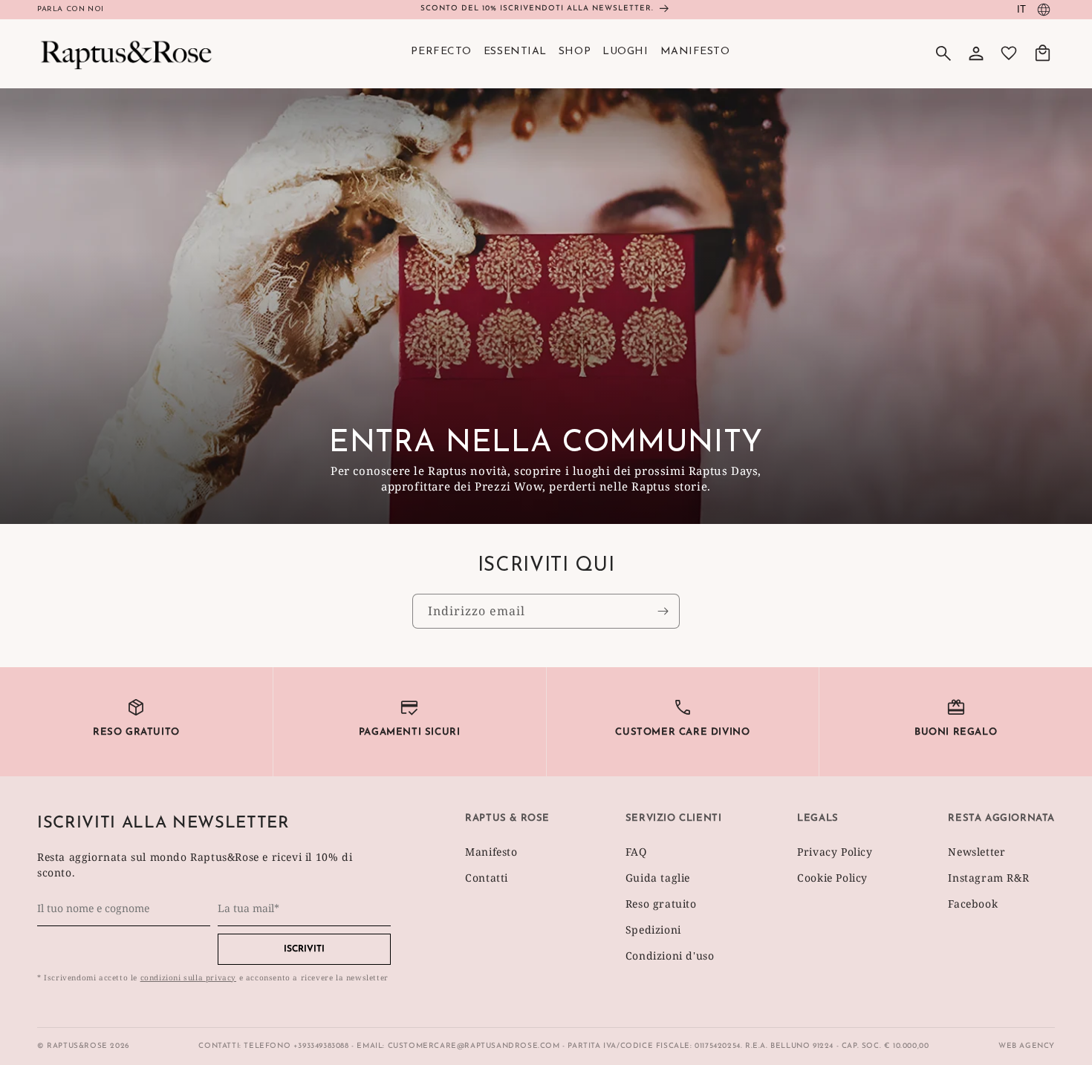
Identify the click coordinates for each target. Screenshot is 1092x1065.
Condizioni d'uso (670, 955)
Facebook (973, 904)
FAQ (636, 852)
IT (1021, 9)
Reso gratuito (661, 904)
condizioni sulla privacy (188, 977)
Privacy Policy (834, 852)
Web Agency (1026, 1046)
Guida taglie (657, 878)
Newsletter (976, 852)
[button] (943, 53)
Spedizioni (653, 930)
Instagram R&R (988, 878)
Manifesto (491, 852)
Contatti (486, 878)
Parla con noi (70, 9)
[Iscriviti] (662, 611)
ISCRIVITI (304, 949)
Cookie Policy (832, 878)
